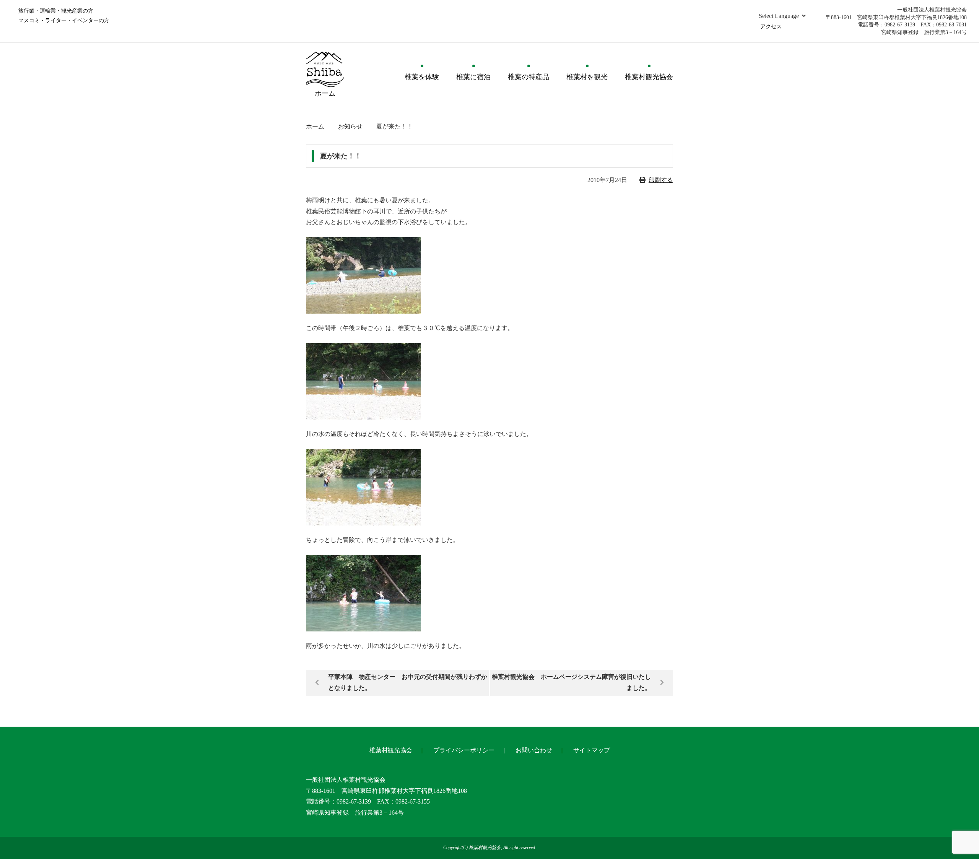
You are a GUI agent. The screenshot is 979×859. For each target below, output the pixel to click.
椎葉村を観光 (587, 77)
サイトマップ (591, 750)
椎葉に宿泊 (473, 77)
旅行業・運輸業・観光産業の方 (55, 11)
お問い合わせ (534, 750)
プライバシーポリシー (463, 750)
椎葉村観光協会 (649, 77)
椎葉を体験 (422, 77)
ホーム (315, 126)
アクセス (771, 26)
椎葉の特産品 (528, 77)
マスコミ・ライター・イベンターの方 (63, 20)
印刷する (661, 180)
